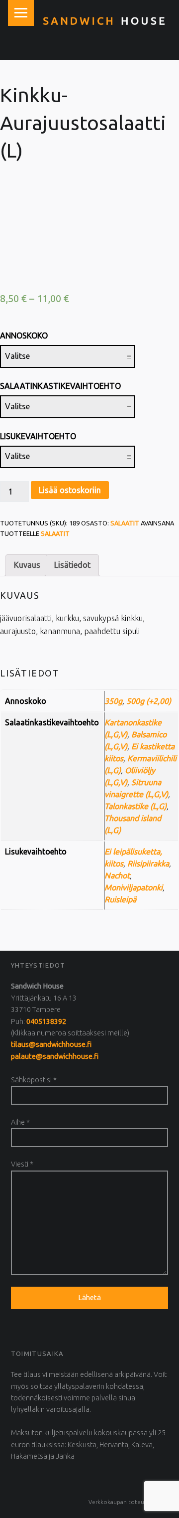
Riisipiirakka (148, 863)
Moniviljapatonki (133, 887)
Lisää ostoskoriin (70, 490)
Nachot (117, 875)
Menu (21, 13)
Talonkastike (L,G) (135, 806)
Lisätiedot (72, 564)
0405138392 (46, 1021)
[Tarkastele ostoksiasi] (171, 49)
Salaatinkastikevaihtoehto (60, 385)
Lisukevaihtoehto (38, 436)
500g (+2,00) (148, 700)
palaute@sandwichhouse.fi (54, 1056)
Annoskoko (24, 335)
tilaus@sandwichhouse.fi (51, 1044)
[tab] (27, 565)
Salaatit (124, 522)
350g (113, 700)
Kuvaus (27, 564)
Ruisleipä (120, 899)
